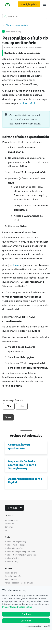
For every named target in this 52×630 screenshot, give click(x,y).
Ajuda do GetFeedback (15, 544)
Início (16, 265)
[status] (26, 119)
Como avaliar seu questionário (19, 446)
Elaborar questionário (17, 25)
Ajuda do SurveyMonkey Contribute (21, 554)
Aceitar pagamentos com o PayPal (25, 480)
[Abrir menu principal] (44, 4)
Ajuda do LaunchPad (14, 548)
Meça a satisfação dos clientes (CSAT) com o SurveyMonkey (22, 464)
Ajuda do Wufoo (12, 558)
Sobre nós (9, 523)
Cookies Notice (24, 607)
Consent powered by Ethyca (36, 626)
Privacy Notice (9, 607)
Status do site (11, 572)
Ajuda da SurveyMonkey (15, 541)
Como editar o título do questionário (23, 47)
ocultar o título (27, 103)
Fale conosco (11, 579)
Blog (7, 530)
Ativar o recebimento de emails (19, 582)
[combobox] (14, 508)
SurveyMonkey (11, 520)
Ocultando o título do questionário (22, 52)
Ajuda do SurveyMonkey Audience (20, 551)
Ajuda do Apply (11, 561)
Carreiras (9, 527)
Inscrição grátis (29, 4)
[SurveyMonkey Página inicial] (7, 4)
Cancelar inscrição (13, 576)
